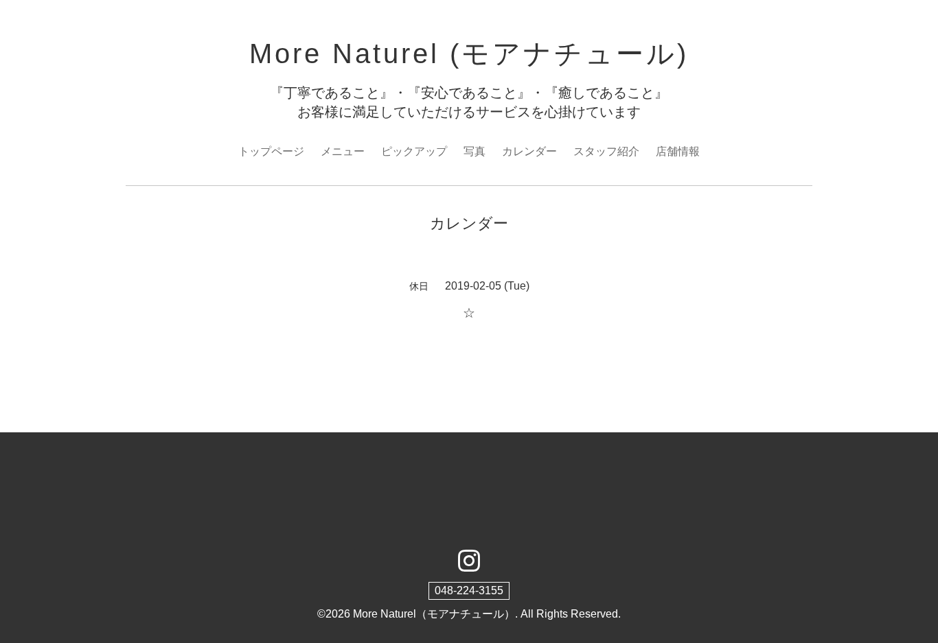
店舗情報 (678, 151)
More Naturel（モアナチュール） (434, 614)
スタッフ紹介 (606, 151)
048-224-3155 (469, 590)
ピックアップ (414, 151)
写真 (474, 151)
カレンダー (529, 151)
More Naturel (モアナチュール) (469, 53)
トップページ (271, 151)
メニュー (343, 151)
